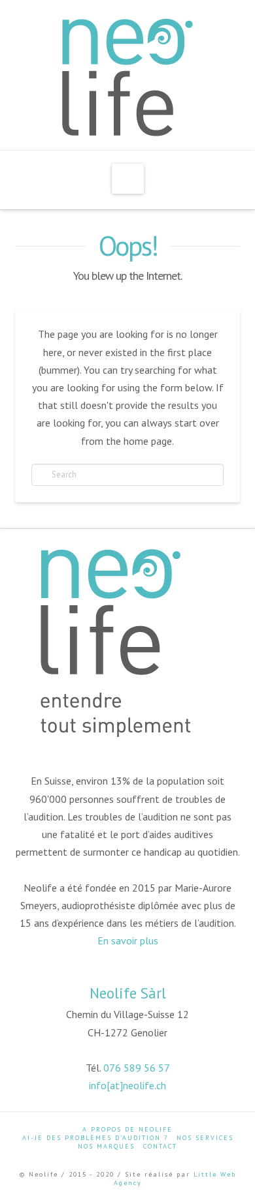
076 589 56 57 (136, 1067)
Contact (160, 1146)
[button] (128, 179)
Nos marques (106, 1146)
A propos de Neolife (127, 1129)
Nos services (205, 1138)
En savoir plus (127, 940)
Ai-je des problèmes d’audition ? (95, 1138)
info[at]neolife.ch (127, 1085)
